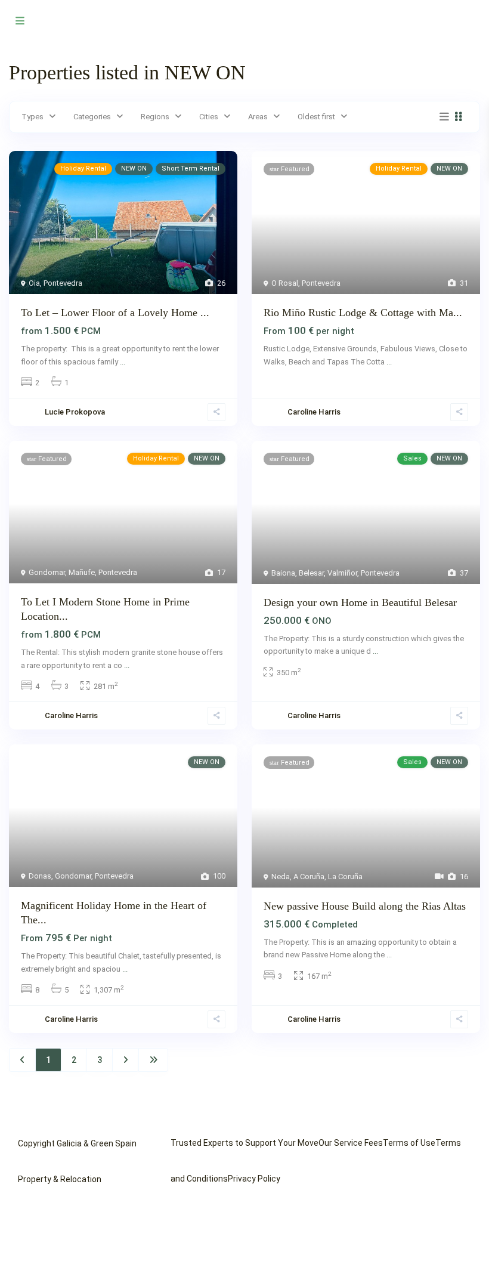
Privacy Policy (254, 1178)
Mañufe (82, 572)
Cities (208, 116)
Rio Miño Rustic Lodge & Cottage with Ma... (363, 313)
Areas (258, 116)
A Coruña (308, 876)
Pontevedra (63, 283)
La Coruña (345, 876)
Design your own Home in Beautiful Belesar (360, 602)
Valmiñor (342, 572)
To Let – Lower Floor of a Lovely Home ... (115, 313)
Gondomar (47, 572)
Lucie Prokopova (75, 411)
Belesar (311, 572)
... (122, 361)
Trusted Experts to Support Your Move (244, 1143)
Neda (280, 876)
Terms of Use (409, 1143)
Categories (92, 116)
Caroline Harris (314, 411)
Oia (34, 283)
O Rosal (284, 283)
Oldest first (316, 116)
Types (32, 116)
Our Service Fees (350, 1143)
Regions (155, 116)
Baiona (283, 572)
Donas (40, 875)
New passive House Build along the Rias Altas (365, 906)
